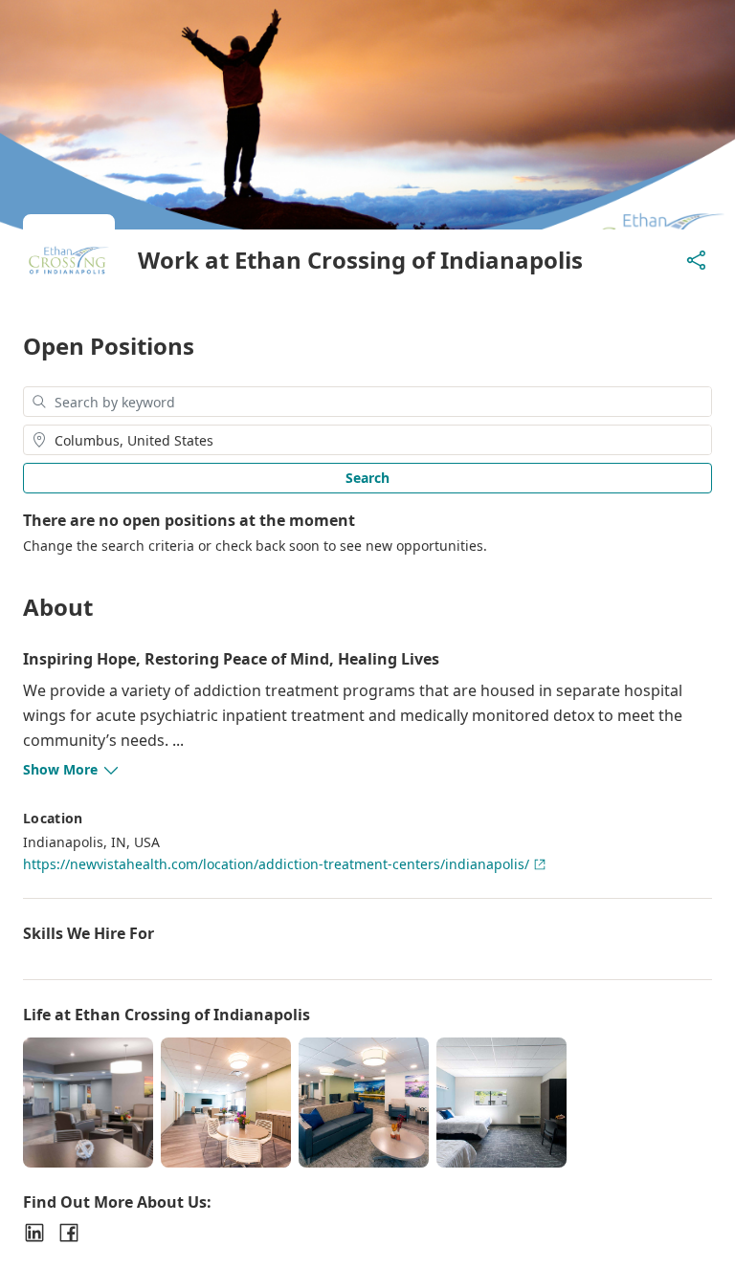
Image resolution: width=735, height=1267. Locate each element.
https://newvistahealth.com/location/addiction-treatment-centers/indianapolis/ (276, 864)
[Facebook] (68, 1232)
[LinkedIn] (34, 1232)
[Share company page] (696, 260)
